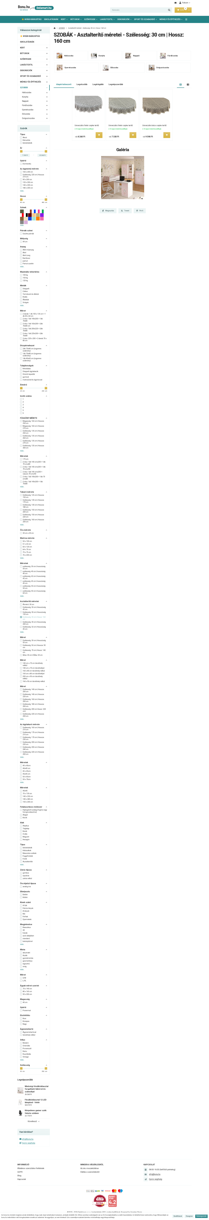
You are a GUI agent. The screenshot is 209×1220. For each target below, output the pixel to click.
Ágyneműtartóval (29, 1032)
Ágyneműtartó (26, 1029)
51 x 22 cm (27, 544)
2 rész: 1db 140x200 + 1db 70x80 (33, 320)
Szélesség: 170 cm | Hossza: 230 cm (33, 738)
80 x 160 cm (27, 991)
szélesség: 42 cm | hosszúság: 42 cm (34, 577)
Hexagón (26, 840)
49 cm (25, 242)
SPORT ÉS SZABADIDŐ (144, 19)
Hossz (23, 196)
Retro (25, 1051)
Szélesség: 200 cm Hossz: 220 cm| (34, 710)
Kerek (25, 831)
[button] (189, 10)
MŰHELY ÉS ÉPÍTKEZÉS (170, 19)
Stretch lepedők (29, 374)
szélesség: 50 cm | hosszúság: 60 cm (34, 592)
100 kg (25, 275)
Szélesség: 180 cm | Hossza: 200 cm (33, 705)
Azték (25, 955)
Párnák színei (26, 230)
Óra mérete (25, 530)
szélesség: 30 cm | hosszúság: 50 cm (34, 567)
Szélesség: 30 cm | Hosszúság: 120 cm (34, 613)
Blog (19, 1175)
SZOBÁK (24, 87)
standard (26, 938)
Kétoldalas (27, 369)
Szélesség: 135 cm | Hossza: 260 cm (33, 437)
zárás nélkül (27, 878)
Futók (25, 859)
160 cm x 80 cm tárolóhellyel (33, 674)
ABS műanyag (28, 250)
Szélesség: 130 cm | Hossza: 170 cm (33, 501)
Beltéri (25, 894)
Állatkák (26, 300)
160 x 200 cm (28, 172)
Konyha (25, 97)
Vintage (26, 1057)
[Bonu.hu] (35, 8)
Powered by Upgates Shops (131, 1212)
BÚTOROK (75, 19)
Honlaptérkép (97, 1212)
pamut (25, 261)
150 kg (25, 278)
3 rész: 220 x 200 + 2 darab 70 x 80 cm (35, 339)
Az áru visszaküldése (89, 1168)
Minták (23, 285)
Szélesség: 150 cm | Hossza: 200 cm (33, 511)
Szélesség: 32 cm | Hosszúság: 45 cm (34, 628)
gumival (26, 377)
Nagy (25, 1024)
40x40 (25, 791)
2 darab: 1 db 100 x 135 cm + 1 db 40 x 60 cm (34, 315)
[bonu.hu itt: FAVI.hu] (100, 1201)
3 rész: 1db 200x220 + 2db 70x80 (33, 330)
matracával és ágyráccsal (32, 380)
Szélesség (25, 1065)
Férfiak (25, 917)
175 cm (25, 459)
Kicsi (24, 1018)
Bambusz (26, 258)
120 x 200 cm (28, 182)
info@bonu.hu (27, 1139)
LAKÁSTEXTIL (106, 19)
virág (24, 966)
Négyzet (26, 837)
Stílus (22, 1040)
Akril (24, 253)
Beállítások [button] (178, 1216)
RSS (104, 1212)
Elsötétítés (25, 1015)
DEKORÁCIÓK (123, 19)
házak (25, 933)
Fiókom (185, 3)
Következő (32, 1121)
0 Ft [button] (183, 10)
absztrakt (26, 953)
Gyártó (23, 161)
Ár (21, 148)
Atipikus (26, 826)
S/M (24, 978)
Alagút (25, 815)
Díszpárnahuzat (27, 345)
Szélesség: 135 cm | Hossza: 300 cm (33, 447)
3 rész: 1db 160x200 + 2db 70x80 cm (33, 325)
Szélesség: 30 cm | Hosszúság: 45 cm (34, 608)
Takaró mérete (27, 492)
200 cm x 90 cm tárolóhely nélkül (33, 677)
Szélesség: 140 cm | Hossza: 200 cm (33, 690)
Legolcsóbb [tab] (82, 84)
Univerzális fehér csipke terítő (87, 125)
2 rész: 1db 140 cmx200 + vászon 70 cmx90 (32, 473)
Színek (23, 207)
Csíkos (25, 291)
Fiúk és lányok (28, 908)
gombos (26, 873)
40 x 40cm (27, 765)
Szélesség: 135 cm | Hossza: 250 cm (33, 432)
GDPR (19, 1172)
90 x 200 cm (27, 179)
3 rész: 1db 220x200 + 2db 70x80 (33, 334)
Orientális (26, 1046)
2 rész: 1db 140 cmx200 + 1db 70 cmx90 (34, 468)
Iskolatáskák (27, 143)
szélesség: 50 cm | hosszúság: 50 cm (34, 587)
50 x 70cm (27, 779)
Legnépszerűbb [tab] (116, 84)
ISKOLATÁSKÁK (51, 19)
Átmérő (23, 385)
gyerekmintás (28, 958)
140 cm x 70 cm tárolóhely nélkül (33, 664)
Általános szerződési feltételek (30, 1168)
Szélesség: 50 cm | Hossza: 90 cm (34, 646)
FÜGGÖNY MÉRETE (28, 418)
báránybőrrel (28, 941)
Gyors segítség (28, 1143)
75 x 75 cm (27, 552)
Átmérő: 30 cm (28, 604)
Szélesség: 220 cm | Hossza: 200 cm (33, 715)
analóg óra (27, 887)
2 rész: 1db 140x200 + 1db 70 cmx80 (34, 478)
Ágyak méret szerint (29, 986)
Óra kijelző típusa (28, 883)
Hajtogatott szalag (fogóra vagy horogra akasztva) (35, 811)
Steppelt (26, 289)
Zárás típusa (26, 870)
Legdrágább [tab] (98, 84)
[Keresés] (169, 10)
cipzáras (26, 876)
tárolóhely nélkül (29, 1035)
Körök (25, 818)
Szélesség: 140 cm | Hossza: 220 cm (33, 695)
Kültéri (25, 897)
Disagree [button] (189, 1216)
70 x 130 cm (27, 793)
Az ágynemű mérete (29, 169)
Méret (23, 311)
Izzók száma (26, 396)
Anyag (23, 247)
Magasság (25, 999)
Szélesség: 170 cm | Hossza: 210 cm (33, 733)
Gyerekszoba (27, 110)
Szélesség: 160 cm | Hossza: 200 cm (33, 521)
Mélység (24, 238)
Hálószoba (26, 92)
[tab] (180, 84)
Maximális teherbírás (29, 272)
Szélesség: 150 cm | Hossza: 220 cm (33, 516)
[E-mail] (175, 3)
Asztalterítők (28, 862)
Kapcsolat (21, 1179)
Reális (25, 297)
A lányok (26, 911)
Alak (22, 822)
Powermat (27, 1010)
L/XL (24, 981)
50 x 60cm (27, 777)
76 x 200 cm (27, 555)
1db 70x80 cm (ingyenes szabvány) (32, 355)
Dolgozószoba (28, 118)
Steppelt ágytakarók (30, 371)
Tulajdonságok (27, 365)
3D (24, 930)
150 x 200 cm (28, 802)
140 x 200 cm (28, 185)
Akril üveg (26, 255)
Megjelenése (26, 924)
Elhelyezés (25, 891)
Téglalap (26, 828)
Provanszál (27, 1048)
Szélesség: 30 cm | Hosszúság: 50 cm (34, 641)
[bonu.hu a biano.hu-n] (112, 1201)
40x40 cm (26, 768)
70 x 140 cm (27, 989)
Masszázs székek (29, 853)
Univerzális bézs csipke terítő (154, 125)
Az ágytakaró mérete (30, 724)
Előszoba (26, 114)
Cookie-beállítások (113, 1212)
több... (22, 191)
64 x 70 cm (27, 549)
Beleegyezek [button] (201, 1216)
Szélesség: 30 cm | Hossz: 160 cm (34, 618)
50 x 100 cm (27, 541)
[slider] (21, 151)
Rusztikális (27, 1054)
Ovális (25, 834)
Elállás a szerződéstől (89, 1172)
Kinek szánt (25, 902)
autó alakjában (28, 936)
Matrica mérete (27, 538)
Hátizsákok (27, 850)
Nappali (25, 101)
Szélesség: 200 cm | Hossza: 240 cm (33, 748)
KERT (63, 19)
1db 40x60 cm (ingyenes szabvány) (32, 359)
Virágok (26, 302)
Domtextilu (27, 164)
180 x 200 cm (28, 188)
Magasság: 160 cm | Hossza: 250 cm (33, 422)
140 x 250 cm (28, 796)
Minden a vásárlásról (92, 1164)
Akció (25, 137)
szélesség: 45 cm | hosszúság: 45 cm (34, 582)
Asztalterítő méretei (29, 601)
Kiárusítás (26, 140)
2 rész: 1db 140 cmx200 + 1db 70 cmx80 (34, 463)
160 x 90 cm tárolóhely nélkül (34, 681)
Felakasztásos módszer (31, 807)
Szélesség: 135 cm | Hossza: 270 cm (33, 442)
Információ (23, 1164)
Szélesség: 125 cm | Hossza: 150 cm (33, 496)
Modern (26, 1043)
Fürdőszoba (27, 105)
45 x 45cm (27, 771)
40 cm (25, 1002)
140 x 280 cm (28, 799)
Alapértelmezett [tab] (63, 84)
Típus (22, 134)
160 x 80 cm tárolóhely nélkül (34, 671)
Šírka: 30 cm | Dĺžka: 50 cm (33, 655)
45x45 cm (26, 774)
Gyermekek (27, 919)
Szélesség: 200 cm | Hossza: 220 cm (33, 743)
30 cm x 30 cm (28, 533)
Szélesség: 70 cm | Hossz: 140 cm (34, 651)
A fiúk (25, 905)
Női (24, 914)
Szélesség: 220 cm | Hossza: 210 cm (33, 176)
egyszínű (26, 964)
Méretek (24, 456)
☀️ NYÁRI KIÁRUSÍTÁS (31, 19)
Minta (22, 949)
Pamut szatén (28, 264)
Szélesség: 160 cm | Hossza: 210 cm (33, 729)
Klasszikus (27, 927)
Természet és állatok (31, 294)
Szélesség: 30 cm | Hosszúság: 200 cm (34, 623)
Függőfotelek (28, 856)
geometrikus (27, 961)
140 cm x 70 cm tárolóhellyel (33, 668)
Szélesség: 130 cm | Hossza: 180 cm (33, 506)
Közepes (26, 1021)
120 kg (25, 281)
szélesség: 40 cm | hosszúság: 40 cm (34, 572)
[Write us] (146, 1179)
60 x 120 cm (27, 547)
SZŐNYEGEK (89, 19)
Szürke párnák (28, 234)
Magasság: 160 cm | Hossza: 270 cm (33, 427)
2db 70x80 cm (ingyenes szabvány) (32, 350)
